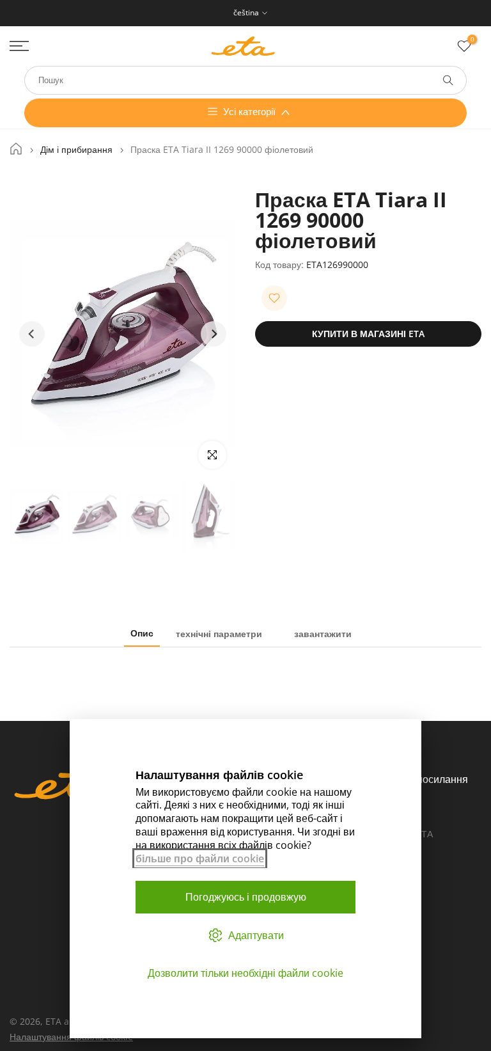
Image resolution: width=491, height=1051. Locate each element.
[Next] (213, 334)
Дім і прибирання (76, 149)
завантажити (323, 633)
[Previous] (32, 334)
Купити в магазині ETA (368, 334)
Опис (141, 633)
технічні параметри (219, 633)
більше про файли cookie (200, 858)
